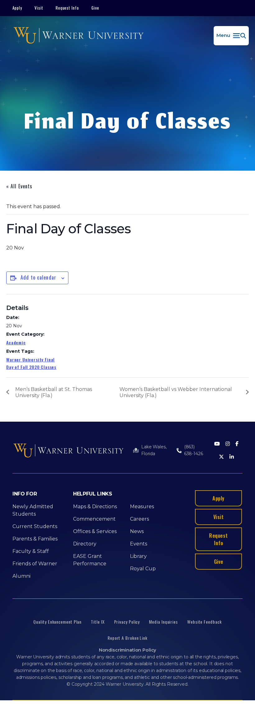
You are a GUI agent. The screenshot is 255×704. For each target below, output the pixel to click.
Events (138, 544)
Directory (84, 544)
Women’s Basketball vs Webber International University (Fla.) (175, 392)
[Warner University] (78, 35)
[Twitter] (221, 457)
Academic (16, 342)
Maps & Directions (95, 506)
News (137, 531)
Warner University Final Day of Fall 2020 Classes (31, 363)
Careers (139, 519)
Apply (17, 8)
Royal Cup (143, 569)
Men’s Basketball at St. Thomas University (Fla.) (53, 392)
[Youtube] (217, 444)
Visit (39, 8)
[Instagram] (227, 444)
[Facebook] (237, 444)
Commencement (94, 519)
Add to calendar (38, 277)
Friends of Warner (34, 564)
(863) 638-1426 (193, 450)
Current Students (34, 526)
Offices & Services (95, 531)
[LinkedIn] (232, 457)
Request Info (67, 8)
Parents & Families (35, 539)
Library (138, 556)
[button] (231, 35)
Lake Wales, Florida (153, 450)
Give (95, 8)
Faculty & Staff (30, 551)
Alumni (21, 576)
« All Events (19, 186)
